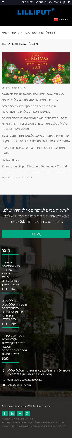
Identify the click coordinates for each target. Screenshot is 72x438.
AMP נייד (29, 418)
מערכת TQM (9, 339)
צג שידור (7, 262)
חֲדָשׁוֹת (15, 32)
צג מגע (6, 273)
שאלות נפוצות (10, 354)
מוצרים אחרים (11, 280)
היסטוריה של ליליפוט (14, 304)
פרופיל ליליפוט (11, 301)
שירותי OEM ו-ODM (13, 335)
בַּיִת (4, 32)
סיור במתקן (9, 319)
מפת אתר (6, 418)
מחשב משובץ (10, 284)
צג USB (6, 277)
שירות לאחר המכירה (14, 350)
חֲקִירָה (36, 233)
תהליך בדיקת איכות (13, 343)
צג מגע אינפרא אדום (20, 426)
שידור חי (7, 269)
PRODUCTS (28, 2)
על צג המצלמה (11, 266)
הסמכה (6, 346)
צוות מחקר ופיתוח (13, 312)
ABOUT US (41, 2)
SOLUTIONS (54, 2)
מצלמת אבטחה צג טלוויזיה (42, 426)
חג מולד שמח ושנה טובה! (40, 32)
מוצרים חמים (18, 418)
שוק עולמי (8, 315)
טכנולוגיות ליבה (11, 308)
